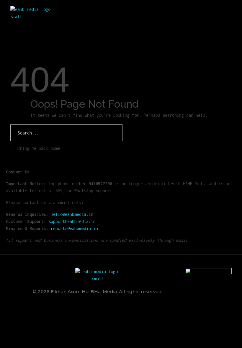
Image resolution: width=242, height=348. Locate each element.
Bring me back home (37, 148)
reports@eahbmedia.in (74, 228)
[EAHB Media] (32, 13)
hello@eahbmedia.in (72, 214)
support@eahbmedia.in (72, 221)
